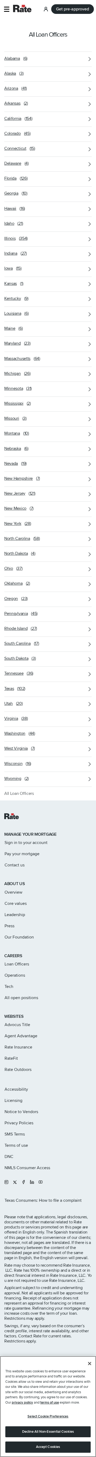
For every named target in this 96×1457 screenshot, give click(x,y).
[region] (48, 1406)
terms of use (49, 1402)
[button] (6, 9)
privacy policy (22, 1402)
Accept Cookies (48, 1447)
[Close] (89, 1363)
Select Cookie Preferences (47, 1416)
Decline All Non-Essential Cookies (48, 1431)
